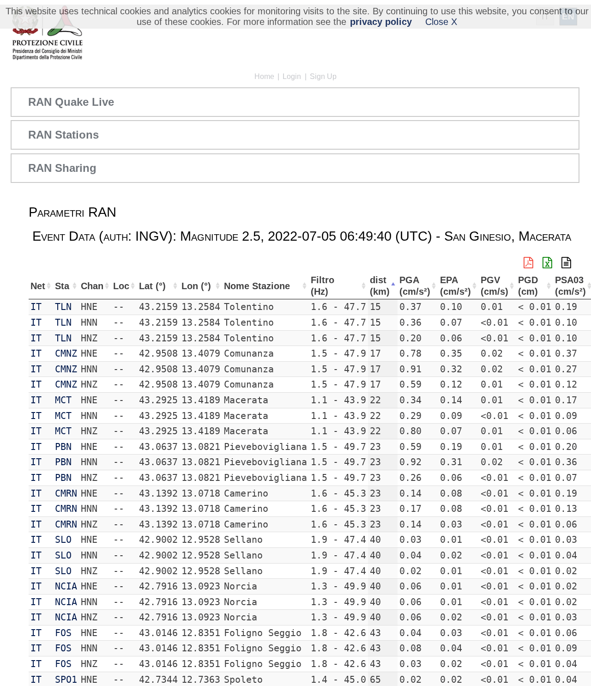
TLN (63, 306)
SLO (63, 539)
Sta (62, 286)
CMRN (66, 493)
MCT (63, 400)
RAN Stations (63, 134)
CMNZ (66, 353)
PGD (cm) (528, 286)
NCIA (66, 586)
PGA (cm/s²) (414, 286)
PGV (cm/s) (494, 286)
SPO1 (66, 679)
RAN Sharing (62, 168)
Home (264, 76)
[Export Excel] (547, 263)
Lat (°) (152, 286)
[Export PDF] (528, 263)
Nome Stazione (257, 286)
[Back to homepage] (47, 33)
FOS (63, 632)
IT (36, 306)
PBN (63, 446)
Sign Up (323, 76)
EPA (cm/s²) (455, 286)
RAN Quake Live (71, 102)
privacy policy (381, 22)
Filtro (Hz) (322, 286)
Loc (121, 286)
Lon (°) (196, 286)
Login (292, 76)
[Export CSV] (566, 263)
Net (37, 286)
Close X (441, 22)
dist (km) (380, 286)
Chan (92, 286)
